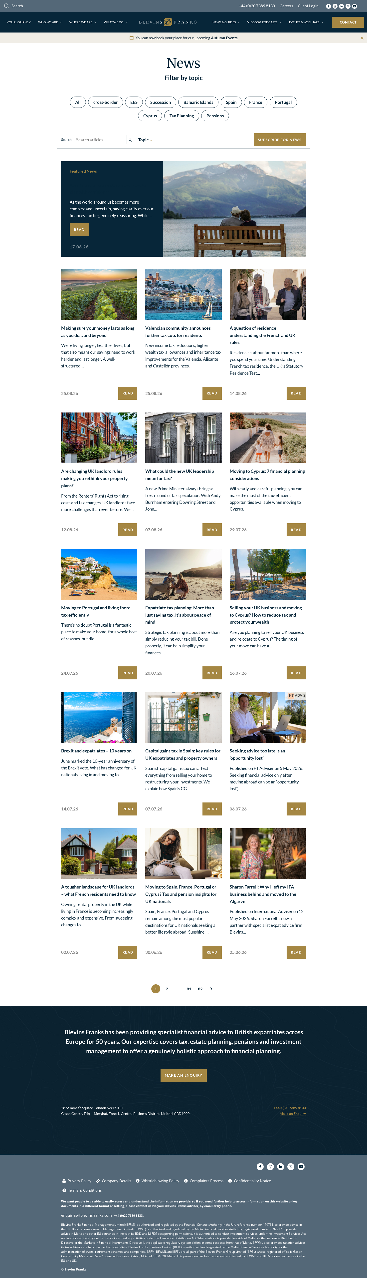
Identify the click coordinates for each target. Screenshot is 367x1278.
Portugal (283, 102)
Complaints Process (206, 1180)
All (78, 102)
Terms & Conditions (85, 1190)
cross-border (105, 102)
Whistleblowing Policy (160, 1180)
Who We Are (48, 22)
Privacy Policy (79, 1180)
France (255, 102)
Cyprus (150, 115)
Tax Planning (182, 115)
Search (66, 139)
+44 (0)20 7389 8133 (257, 5)
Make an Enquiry (183, 1075)
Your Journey (19, 22)
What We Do (114, 22)
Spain (231, 102)
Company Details (116, 1180)
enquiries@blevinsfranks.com (86, 1215)
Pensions (215, 115)
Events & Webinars (304, 22)
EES (134, 102)
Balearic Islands (198, 102)
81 (189, 988)
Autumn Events (224, 38)
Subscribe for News (280, 140)
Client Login (308, 5)
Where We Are (80, 22)
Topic (145, 139)
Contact (348, 22)
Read (79, 229)
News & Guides (224, 22)
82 (200, 988)
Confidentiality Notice (252, 1180)
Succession (160, 102)
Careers (286, 5)
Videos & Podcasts (262, 22)
